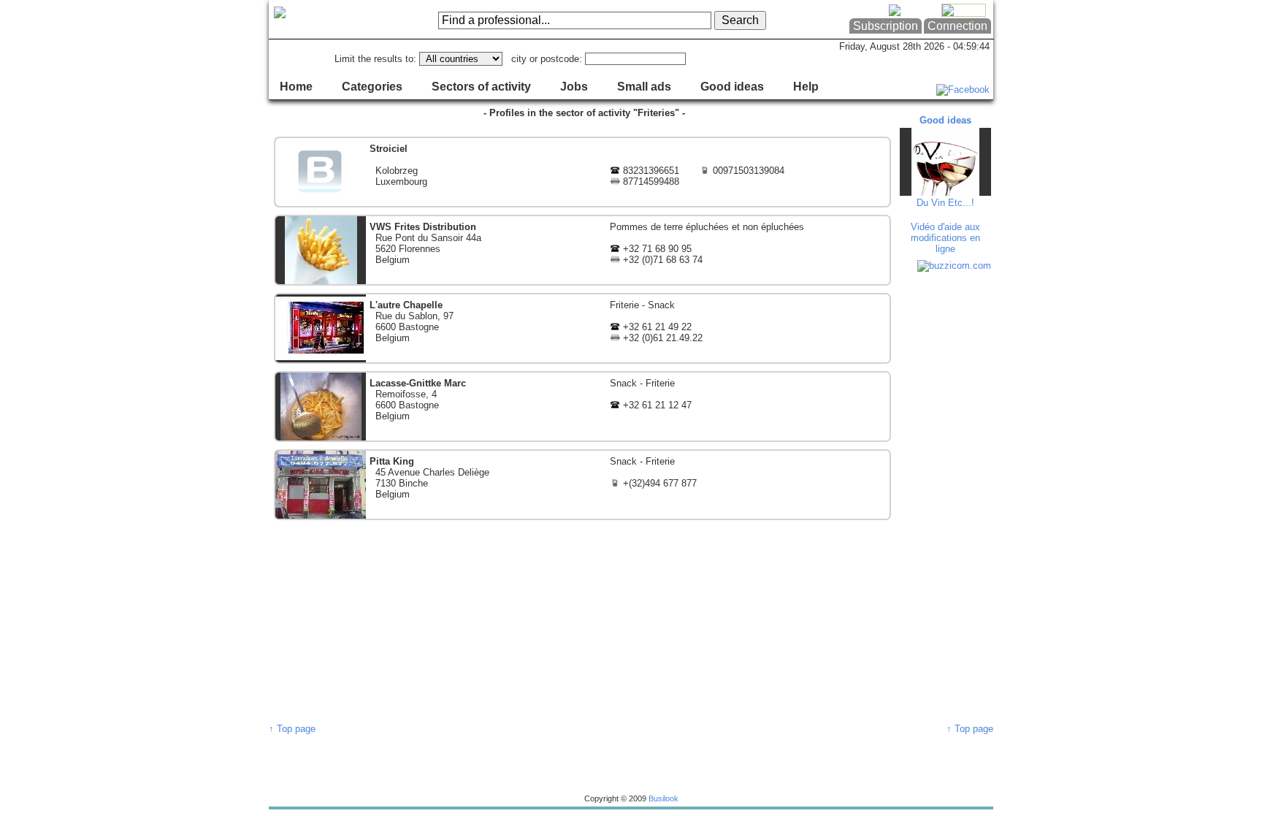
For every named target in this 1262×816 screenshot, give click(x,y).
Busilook (663, 798)
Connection (957, 26)
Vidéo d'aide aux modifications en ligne (945, 237)
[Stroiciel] (582, 172)
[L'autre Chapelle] (582, 328)
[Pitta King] (582, 485)
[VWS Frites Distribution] (582, 250)
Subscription (885, 26)
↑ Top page (292, 728)
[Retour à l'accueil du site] (327, 20)
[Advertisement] (947, 497)
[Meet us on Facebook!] (963, 89)
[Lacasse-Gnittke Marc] (582, 407)
